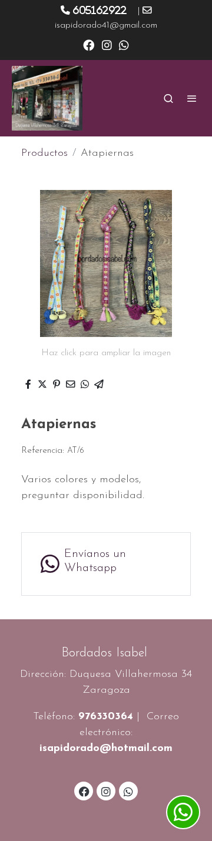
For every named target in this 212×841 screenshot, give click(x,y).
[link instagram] (107, 44)
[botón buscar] (168, 98)
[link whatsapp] (124, 44)
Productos (44, 153)
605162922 (99, 10)
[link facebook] (88, 44)
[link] (47, 98)
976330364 (105, 717)
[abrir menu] (192, 98)
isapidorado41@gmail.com (106, 25)
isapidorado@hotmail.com (106, 748)
